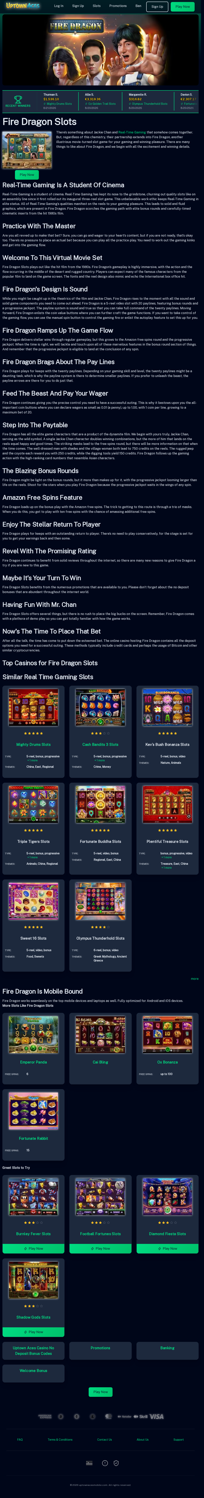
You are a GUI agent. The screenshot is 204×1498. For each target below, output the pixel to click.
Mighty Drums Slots (48, 103)
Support (179, 1439)
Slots (97, 6)
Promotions (118, 6)
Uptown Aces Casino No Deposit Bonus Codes (33, 1351)
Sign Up (78, 6)
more (195, 979)
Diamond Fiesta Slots (167, 1234)
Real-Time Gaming (132, 132)
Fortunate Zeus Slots (187, 103)
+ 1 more (32, 760)
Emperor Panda (33, 1062)
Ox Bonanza (167, 1062)
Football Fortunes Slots (100, 1234)
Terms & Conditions (60, 1439)
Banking (167, 1348)
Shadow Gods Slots (33, 1317)
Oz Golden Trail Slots (91, 103)
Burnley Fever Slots (33, 1234)
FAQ (20, 1439)
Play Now (183, 7)
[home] (26, 10)
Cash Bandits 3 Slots (100, 744)
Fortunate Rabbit (33, 1138)
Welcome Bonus (33, 1371)
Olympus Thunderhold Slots (139, 103)
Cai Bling (100, 1062)
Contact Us (104, 1439)
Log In (58, 6)
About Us (143, 1439)
